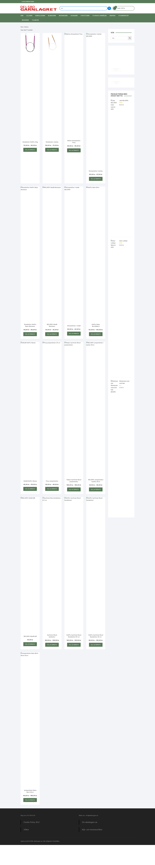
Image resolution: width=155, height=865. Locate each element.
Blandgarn (52, 15)
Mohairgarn (63, 15)
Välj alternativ (30, 149)
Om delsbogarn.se (89, 822)
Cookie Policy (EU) (31, 822)
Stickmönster (123, 15)
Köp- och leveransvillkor (92, 830)
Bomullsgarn (40, 15)
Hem (22, 15)
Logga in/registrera (27, 1)
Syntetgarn (85, 15)
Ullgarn (29, 15)
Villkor (26, 830)
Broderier (25, 20)
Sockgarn (74, 15)
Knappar (112, 15)
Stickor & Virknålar (99, 15)
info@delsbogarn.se (92, 815)
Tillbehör (35, 20)
